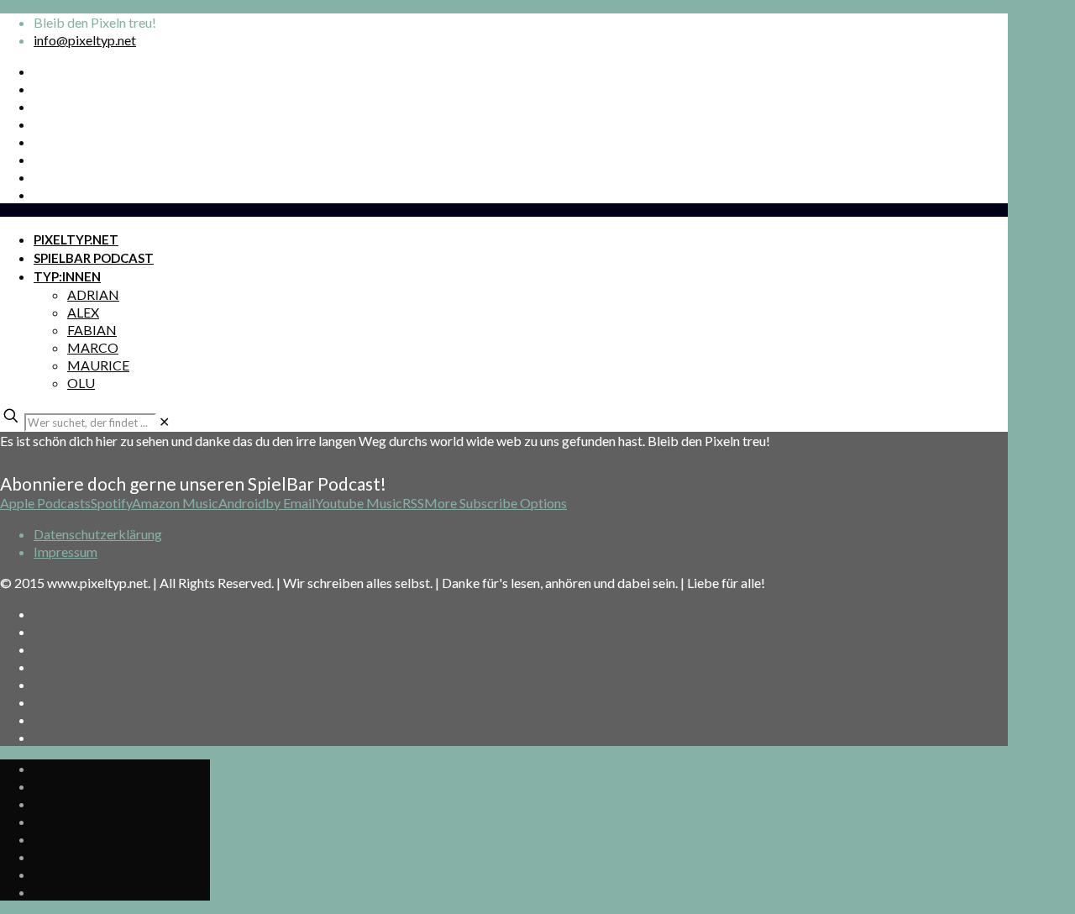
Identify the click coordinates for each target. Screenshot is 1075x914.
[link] (164, 421)
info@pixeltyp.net (85, 40)
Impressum (65, 551)
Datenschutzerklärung (98, 534)
